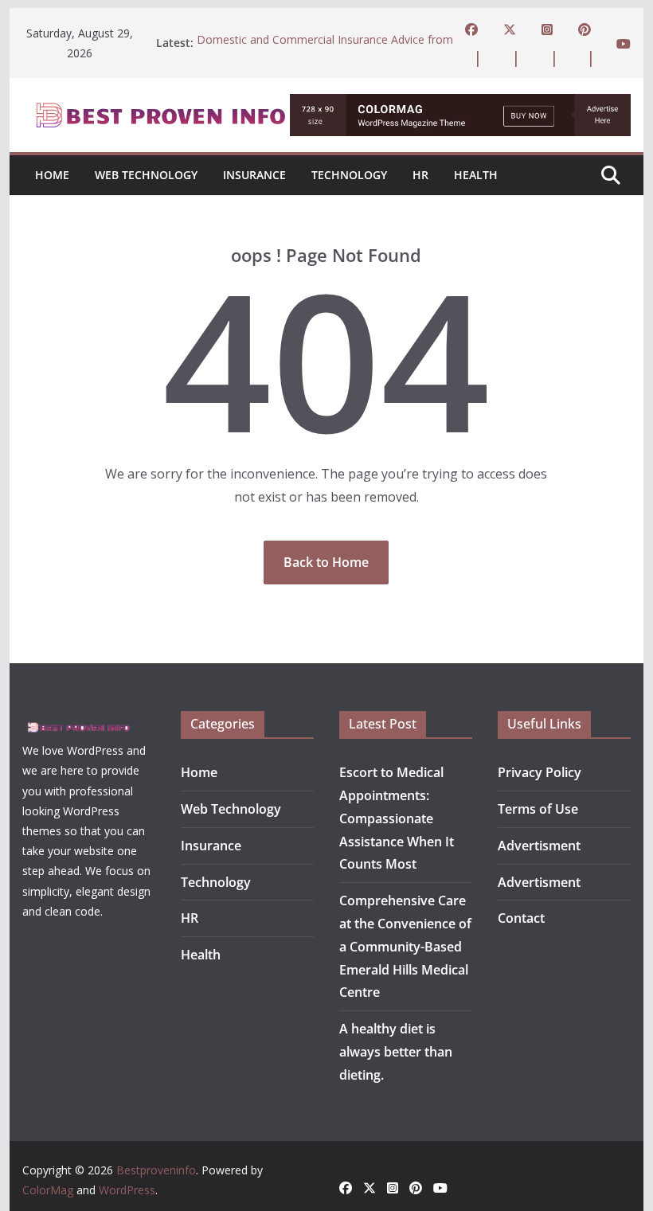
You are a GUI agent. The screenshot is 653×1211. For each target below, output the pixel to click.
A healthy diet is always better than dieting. (395, 1052)
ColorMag (47, 1189)
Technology (349, 174)
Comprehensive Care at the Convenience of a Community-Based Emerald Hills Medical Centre (405, 946)
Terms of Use (538, 809)
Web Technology (146, 174)
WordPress (127, 1189)
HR (420, 174)
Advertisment (539, 845)
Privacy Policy (539, 772)
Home (52, 174)
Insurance (254, 174)
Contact (521, 918)
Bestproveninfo (156, 1170)
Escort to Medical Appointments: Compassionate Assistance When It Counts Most (396, 818)
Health (476, 174)
